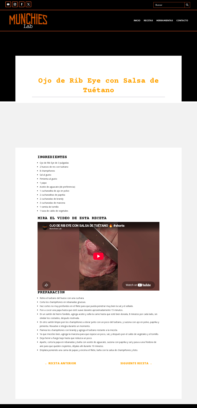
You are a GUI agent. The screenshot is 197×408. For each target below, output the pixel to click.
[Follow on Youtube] (8, 4)
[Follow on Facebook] (21, 4)
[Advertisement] (98, 124)
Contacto (182, 20)
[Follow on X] (28, 4)
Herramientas (164, 20)
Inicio (137, 20)
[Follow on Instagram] (15, 4)
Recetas (148, 20)
